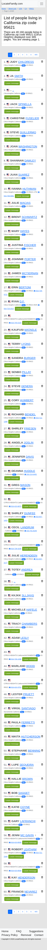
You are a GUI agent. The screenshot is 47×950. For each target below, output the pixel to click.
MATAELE (30, 329)
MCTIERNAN (30, 273)
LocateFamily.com (12, 3)
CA (26, 9)
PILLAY (26, 372)
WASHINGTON (27, 146)
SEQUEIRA (27, 764)
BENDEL (30, 414)
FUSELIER (32, 118)
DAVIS (30, 456)
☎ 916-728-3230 (15, 549)
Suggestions (36, 931)
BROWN (27, 778)
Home (4, 9)
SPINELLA (24, 104)
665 (36, 55)
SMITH (18, 75)
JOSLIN (28, 442)
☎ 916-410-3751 (15, 687)
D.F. (22, 301)
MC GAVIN (27, 835)
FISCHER (30, 245)
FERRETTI (28, 722)
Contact (38, 935)
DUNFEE (29, 513)
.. (13, 90)
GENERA (27, 386)
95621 (31, 9)
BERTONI (25, 287)
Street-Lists (12, 9)
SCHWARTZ (29, 217)
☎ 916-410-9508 (15, 870)
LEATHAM (30, 849)
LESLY (24, 637)
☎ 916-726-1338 (15, 659)
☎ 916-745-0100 (15, 323)
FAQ (18, 931)
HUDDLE (29, 470)
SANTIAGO (28, 708)
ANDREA (27, 569)
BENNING (34, 750)
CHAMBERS (29, 623)
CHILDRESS (26, 61)
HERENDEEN (28, 555)
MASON (25, 485)
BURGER (30, 358)
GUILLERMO (28, 132)
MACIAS (25, 202)
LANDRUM (27, 527)
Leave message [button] (12, 69)
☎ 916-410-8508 (15, 842)
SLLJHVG (28, 595)
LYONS (25, 343)
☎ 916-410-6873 (15, 506)
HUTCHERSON (30, 736)
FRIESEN (30, 428)
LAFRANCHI (28, 821)
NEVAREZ (30, 891)
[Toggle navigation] (41, 3)
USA (20, 9)
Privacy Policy (10, 935)
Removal (26, 935)
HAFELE (31, 609)
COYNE (25, 807)
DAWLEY (30, 160)
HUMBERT (27, 400)
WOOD (30, 666)
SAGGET (24, 792)
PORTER (30, 259)
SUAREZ (23, 174)
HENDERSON (26, 877)
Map (23, 65)
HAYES (24, 231)
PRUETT (28, 694)
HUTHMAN (29, 188)
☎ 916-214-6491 (30, 474)
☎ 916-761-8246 (30, 531)
